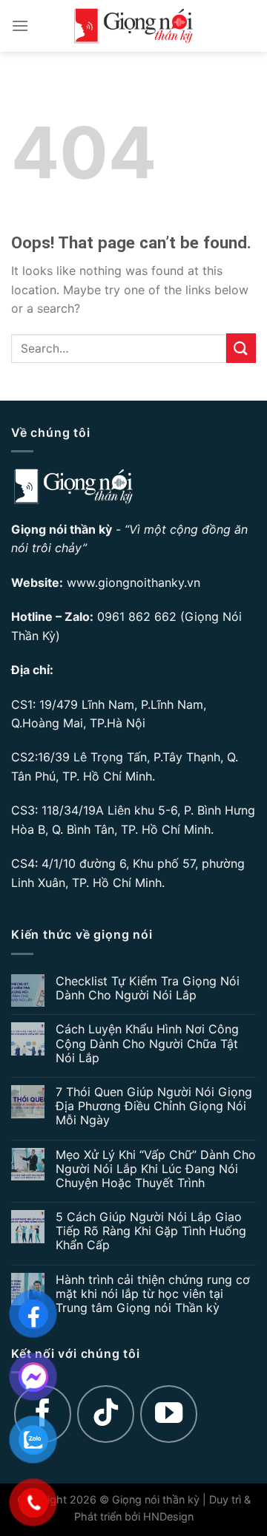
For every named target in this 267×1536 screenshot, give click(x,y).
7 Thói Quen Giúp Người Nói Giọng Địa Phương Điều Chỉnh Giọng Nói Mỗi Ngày (154, 1106)
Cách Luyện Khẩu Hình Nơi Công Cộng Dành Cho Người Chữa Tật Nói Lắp (147, 1043)
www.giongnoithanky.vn (133, 582)
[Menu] (20, 25)
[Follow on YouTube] (169, 1414)
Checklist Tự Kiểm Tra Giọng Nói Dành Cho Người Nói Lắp (148, 988)
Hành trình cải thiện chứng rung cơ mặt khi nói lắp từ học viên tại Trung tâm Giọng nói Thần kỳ (153, 1294)
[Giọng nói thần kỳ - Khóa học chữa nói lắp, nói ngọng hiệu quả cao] (133, 26)
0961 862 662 (137, 616)
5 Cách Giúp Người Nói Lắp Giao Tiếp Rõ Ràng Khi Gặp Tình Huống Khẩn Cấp (151, 1231)
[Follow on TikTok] (106, 1414)
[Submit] (241, 347)
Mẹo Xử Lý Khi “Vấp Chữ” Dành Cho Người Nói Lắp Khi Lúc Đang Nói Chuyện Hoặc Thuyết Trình (156, 1169)
